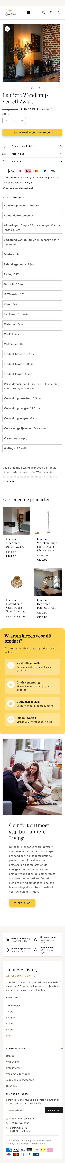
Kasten (10, 1023)
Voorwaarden (23, 1143)
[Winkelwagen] (58, 13)
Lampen (11, 1017)
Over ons (11, 1085)
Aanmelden (54, 1110)
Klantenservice (16, 1048)
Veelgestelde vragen (18, 1073)
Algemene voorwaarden (20, 1079)
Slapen (10, 1029)
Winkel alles (22, 902)
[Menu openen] (28, 12)
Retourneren (13, 1067)
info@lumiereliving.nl (22, 1118)
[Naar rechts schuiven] (40, 88)
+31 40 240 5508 (19, 1123)
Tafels (9, 1011)
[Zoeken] (44, 13)
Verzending (13, 1061)
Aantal (5, 113)
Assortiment (14, 998)
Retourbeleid (38, 1143)
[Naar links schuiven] (25, 88)
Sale (8, 1035)
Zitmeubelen (13, 1005)
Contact (11, 1055)
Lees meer (9, 481)
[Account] (51, 13)
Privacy (10, 1143)
